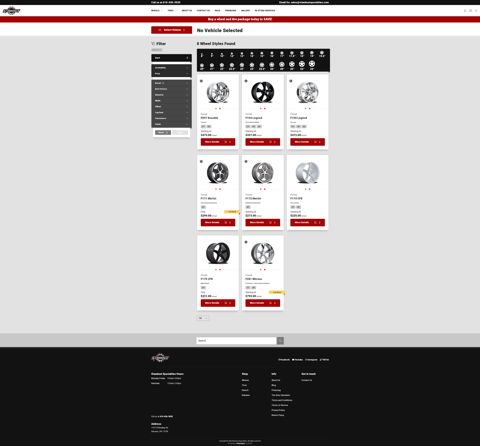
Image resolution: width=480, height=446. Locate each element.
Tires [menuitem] (244, 385)
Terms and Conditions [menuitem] (282, 400)
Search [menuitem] (245, 390)
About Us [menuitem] (276, 380)
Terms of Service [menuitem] (280, 405)
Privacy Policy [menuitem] (278, 410)
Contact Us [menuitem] (307, 380)
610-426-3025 (171, 2)
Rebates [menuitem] (246, 395)
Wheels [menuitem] (245, 380)
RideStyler (241, 443)
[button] (171, 30)
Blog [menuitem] (274, 385)
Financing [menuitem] (276, 390)
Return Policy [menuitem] (278, 415)
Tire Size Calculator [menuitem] (281, 395)
